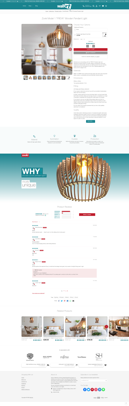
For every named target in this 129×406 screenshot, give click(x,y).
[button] (26, 78)
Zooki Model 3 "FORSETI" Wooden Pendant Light (75, 338)
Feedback (24, 383)
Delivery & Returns (26, 389)
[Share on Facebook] (59, 301)
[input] (91, 29)
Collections (51, 11)
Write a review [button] (87, 214)
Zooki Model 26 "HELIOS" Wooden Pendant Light (32, 338)
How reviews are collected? (38, 293)
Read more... (57, 383)
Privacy (23, 387)
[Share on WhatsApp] (70, 301)
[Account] (96, 6)
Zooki (76, 297)
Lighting (56, 297)
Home (47, 11)
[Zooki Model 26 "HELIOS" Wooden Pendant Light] (32, 326)
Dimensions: (77, 39)
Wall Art (31, 397)
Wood (72, 297)
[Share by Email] (73, 301)
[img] (35, 225)
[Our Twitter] (88, 389)
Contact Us (24, 381)
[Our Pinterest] (92, 389)
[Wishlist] (102, 6)
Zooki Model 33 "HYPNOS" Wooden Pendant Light (97, 338)
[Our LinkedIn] (99, 389)
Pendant (62, 297)
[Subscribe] (106, 380)
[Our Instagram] (96, 389)
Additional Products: (78, 27)
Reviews (23, 385)
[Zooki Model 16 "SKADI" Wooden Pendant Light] (53, 326)
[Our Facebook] (85, 389)
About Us (24, 379)
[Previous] (22, 326)
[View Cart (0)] (106, 6)
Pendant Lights (58, 11)
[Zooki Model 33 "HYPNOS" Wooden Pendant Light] (97, 326)
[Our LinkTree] (103, 389)
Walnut (67, 297)
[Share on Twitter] (61, 301)
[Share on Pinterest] (64, 301)
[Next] (106, 326)
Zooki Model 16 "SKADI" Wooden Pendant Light (53, 338)
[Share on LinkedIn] (67, 301)
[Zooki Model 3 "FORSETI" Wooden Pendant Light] (75, 326)
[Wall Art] (64, 6)
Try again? (97, 56)
